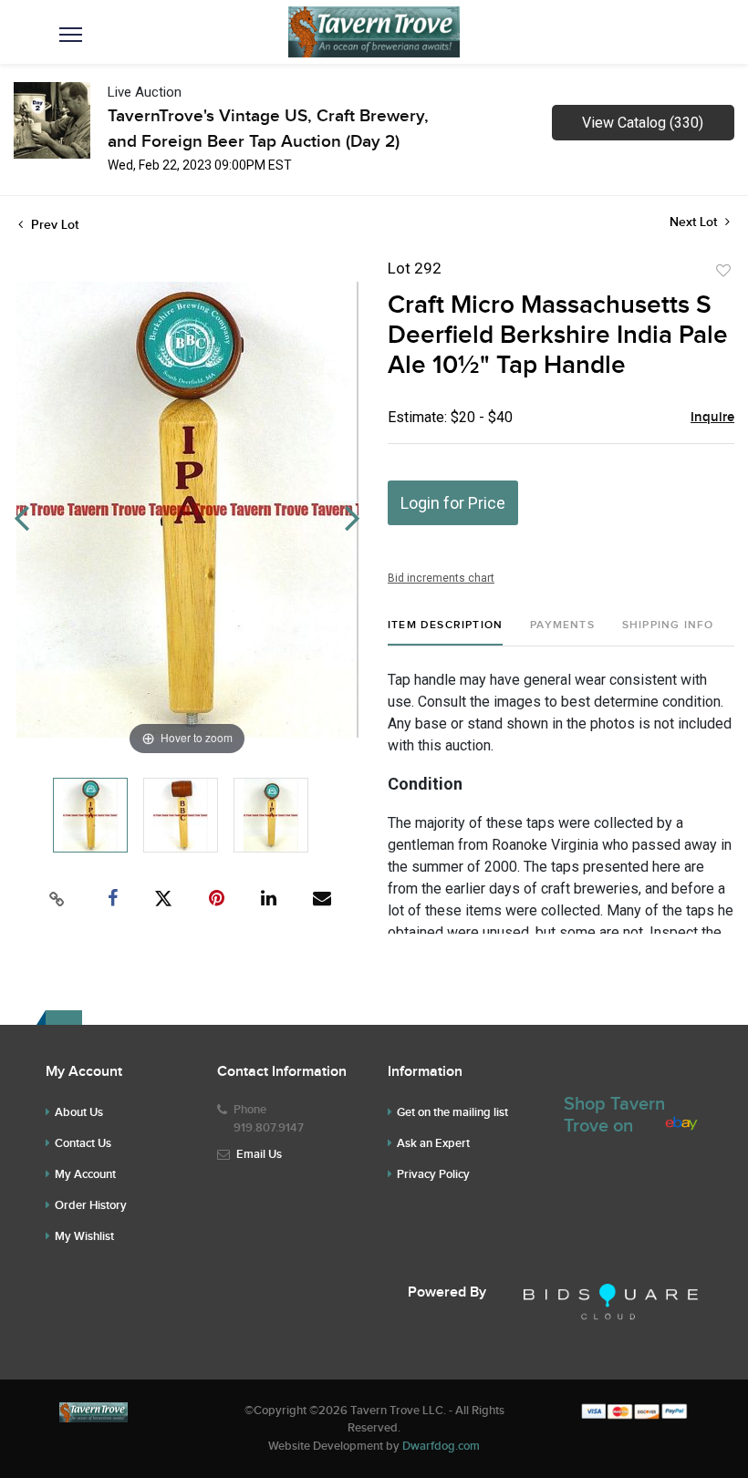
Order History (91, 1205)
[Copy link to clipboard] (57, 899)
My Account (85, 1174)
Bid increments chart (441, 578)
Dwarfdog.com (441, 1446)
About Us (79, 1112)
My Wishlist (84, 1236)
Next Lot (695, 222)
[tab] (445, 632)
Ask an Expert (433, 1143)
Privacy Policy (433, 1174)
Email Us (259, 1154)
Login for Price (452, 502)
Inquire (712, 417)
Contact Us (83, 1143)
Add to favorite (723, 271)
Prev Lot (52, 225)
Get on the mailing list (452, 1112)
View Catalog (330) (642, 122)
